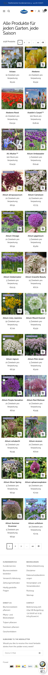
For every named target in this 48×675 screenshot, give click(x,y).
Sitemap (29, 595)
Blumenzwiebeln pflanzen (10, 608)
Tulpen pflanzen (10, 622)
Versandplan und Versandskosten (33, 584)
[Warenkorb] (43, 11)
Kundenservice (9, 566)
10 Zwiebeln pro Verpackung (12, 76)
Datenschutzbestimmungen (35, 576)
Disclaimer (30, 570)
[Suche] (9, 11)
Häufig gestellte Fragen (9, 589)
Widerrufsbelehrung (35, 566)
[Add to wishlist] (20, 49)
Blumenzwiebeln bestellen (10, 572)
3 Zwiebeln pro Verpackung (35, 158)
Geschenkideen (9, 632)
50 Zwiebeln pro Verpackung (12, 323)
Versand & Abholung (11, 578)
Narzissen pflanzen (11, 627)
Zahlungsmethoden (11, 583)
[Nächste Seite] (42, 42)
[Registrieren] (39, 653)
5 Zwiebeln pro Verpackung (35, 323)
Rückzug (30, 591)
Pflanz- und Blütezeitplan (8, 616)
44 (38, 42)
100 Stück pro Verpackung (35, 117)
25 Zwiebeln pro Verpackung (35, 200)
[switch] (42, 671)
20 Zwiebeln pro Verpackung (36, 76)
